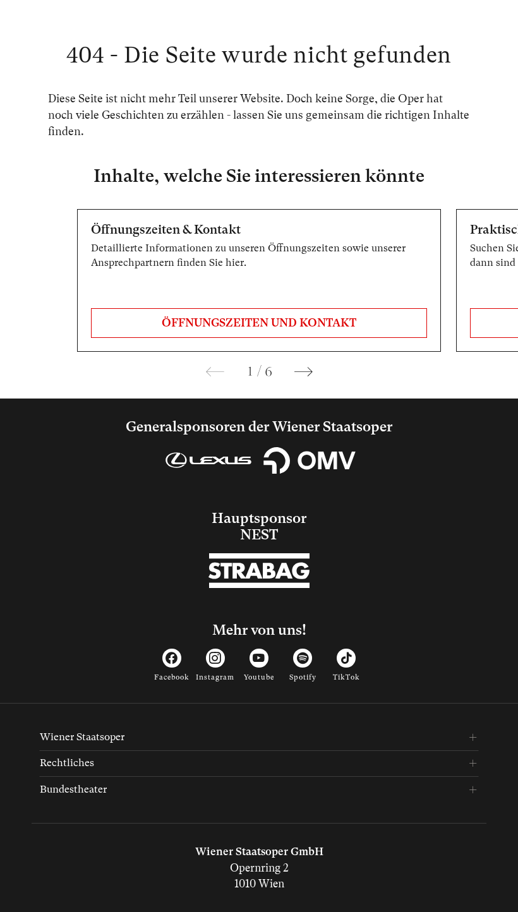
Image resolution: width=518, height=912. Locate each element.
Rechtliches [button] (67, 763)
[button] (215, 372)
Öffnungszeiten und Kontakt (259, 322)
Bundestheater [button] (73, 789)
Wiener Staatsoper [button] (82, 737)
